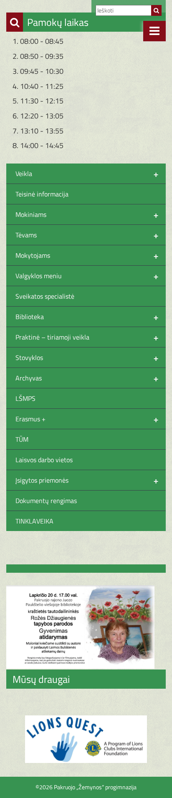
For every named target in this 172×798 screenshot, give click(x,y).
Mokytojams (86, 255)
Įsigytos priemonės (86, 480)
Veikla (86, 173)
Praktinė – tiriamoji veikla (86, 337)
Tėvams (86, 235)
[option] (86, 739)
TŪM (21, 439)
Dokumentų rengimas (46, 500)
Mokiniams (86, 214)
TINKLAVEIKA (34, 521)
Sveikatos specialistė (44, 296)
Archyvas (86, 378)
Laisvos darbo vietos (44, 459)
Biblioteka (86, 316)
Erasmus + (86, 419)
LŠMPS (25, 398)
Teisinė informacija (41, 194)
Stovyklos (86, 357)
